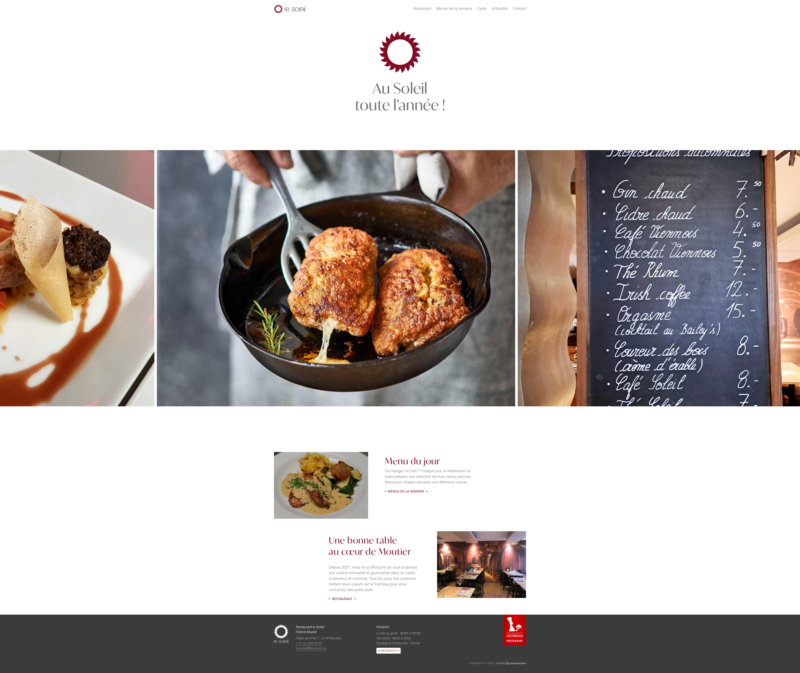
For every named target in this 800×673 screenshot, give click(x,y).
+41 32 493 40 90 (309, 643)
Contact (519, 9)
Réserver (388, 651)
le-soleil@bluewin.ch (311, 648)
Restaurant (422, 9)
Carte (481, 9)
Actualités (499, 9)
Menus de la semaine (454, 9)
